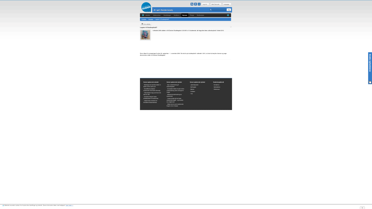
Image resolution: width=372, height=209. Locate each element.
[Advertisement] (146, 45)
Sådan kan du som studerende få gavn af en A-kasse (175, 105)
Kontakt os (216, 85)
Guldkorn (176, 15)
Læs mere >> (69, 205)
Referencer (217, 89)
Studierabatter (146, 15)
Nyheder (184, 15)
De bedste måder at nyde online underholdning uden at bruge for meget (175, 90)
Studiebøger (167, 15)
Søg (229, 10)
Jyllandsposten (194, 85)
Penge (192, 15)
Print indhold (146, 24)
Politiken (193, 91)
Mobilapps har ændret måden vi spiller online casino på (152, 85)
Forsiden (143, 19)
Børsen (192, 89)
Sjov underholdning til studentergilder (173, 85)
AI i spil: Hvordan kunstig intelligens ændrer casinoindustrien (177, 10)
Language (226, 4)
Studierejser (200, 15)
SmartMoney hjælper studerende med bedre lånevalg (151, 89)
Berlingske (193, 87)
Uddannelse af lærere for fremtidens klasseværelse (150, 101)
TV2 (192, 93)
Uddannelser (157, 15)
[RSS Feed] (192, 4)
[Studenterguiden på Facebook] (195, 4)
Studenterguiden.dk (218, 82)
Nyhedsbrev (217, 87)
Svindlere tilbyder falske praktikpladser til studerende (150, 97)
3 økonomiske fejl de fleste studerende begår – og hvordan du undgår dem (175, 100)
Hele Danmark (215, 4)
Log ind (205, 4)
